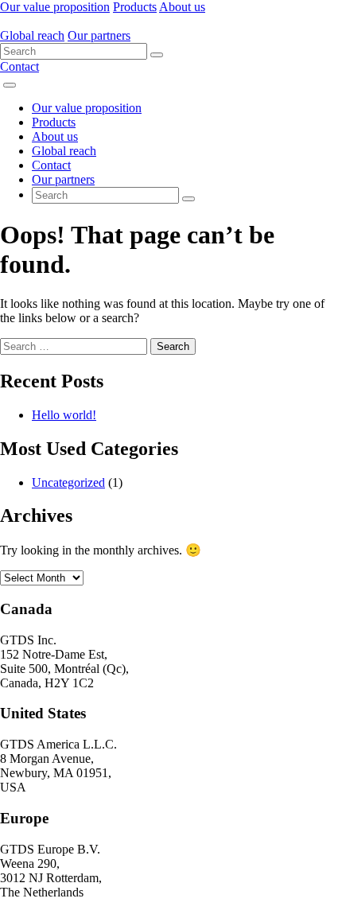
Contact (19, 66)
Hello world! (64, 415)
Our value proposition (55, 7)
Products (135, 7)
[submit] (156, 55)
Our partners (99, 35)
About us (182, 7)
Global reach (32, 35)
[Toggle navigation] (9, 85)
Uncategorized (68, 482)
